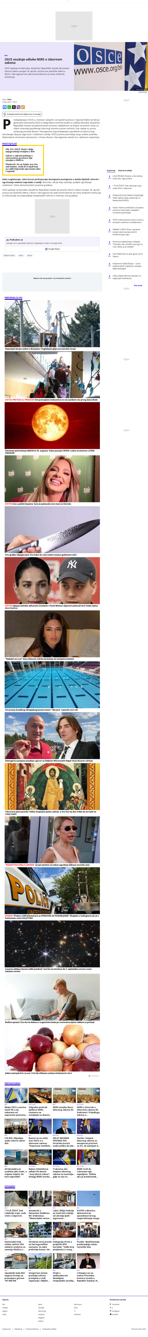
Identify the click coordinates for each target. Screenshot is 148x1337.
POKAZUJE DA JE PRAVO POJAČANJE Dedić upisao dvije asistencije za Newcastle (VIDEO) (128, 198)
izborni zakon (10, 255)
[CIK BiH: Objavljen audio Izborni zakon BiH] (16, 1126)
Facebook (115, 1304)
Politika (32, 1105)
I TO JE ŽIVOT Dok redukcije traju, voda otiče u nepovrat (15, 1213)
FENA (9, 99)
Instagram (116, 1311)
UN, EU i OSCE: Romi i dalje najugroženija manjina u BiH (20, 150)
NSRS (21, 255)
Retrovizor (78, 1304)
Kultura (40, 1321)
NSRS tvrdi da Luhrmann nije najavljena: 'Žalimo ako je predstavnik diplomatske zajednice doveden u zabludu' (87, 1173)
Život (76, 1308)
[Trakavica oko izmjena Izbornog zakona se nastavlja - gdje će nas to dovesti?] (64, 1157)
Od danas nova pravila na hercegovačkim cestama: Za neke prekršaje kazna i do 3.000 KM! (40, 1245)
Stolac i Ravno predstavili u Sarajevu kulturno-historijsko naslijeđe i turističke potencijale (128, 210)
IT (75, 1311)
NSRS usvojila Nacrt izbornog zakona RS (63, 1108)
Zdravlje (41, 1308)
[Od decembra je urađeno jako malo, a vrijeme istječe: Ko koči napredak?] (16, 1157)
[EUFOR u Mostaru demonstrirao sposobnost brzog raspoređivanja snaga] (88, 1198)
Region (56, 1135)
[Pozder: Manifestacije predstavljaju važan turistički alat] (88, 1230)
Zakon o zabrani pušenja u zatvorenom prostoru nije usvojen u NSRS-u (19, 158)
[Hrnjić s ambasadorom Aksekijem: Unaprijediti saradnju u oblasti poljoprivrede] (64, 1261)
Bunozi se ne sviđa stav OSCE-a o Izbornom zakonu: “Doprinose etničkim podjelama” (39, 1142)
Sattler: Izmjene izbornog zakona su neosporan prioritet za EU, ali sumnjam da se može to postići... (88, 1142)
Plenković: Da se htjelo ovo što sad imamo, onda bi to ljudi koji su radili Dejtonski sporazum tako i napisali (23, 167)
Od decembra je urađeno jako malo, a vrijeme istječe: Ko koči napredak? (16, 1173)
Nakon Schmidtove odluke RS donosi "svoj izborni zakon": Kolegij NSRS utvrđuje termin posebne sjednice (40, 1173)
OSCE (30, 255)
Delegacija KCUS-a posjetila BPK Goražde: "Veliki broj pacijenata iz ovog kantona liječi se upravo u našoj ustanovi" (63, 1245)
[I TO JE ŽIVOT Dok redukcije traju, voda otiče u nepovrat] (16, 1198)
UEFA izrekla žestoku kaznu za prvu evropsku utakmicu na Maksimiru (128, 221)
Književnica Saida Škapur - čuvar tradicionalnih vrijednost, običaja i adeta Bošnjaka (127, 266)
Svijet (4, 1314)
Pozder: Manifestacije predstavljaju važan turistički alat (88, 1244)
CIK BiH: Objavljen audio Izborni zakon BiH (15, 1141)
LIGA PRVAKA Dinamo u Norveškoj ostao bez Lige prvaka (127, 177)
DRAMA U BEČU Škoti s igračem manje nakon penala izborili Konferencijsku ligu (126, 232)
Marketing (18, 1329)
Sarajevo (41, 1314)
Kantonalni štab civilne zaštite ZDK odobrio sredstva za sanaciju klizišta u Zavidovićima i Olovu (15, 1245)
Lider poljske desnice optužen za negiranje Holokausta (127, 277)
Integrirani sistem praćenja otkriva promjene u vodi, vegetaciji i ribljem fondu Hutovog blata (40, 1277)
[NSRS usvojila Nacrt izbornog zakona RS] (64, 1095)
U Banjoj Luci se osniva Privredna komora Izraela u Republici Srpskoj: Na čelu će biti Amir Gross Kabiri (88, 1277)
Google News (54, 249)
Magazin (41, 1318)
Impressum (6, 1329)
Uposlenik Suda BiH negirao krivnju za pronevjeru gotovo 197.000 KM (15, 1277)
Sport (40, 1304)
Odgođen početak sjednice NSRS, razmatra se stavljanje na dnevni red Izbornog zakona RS (39, 1111)
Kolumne (77, 1314)
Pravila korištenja (32, 1329)
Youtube (115, 1314)
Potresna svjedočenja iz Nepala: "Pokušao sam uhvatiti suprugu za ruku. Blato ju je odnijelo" (127, 244)
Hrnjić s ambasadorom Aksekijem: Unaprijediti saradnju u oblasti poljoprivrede (64, 1277)
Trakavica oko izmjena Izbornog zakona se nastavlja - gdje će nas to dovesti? (64, 1173)
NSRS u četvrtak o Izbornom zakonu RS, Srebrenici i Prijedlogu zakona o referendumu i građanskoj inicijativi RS (88, 1111)
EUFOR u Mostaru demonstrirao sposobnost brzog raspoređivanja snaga (88, 1214)
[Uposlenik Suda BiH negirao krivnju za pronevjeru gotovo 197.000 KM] (16, 1261)
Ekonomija (42, 1311)
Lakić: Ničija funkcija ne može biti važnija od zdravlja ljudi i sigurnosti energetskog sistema (64, 1214)
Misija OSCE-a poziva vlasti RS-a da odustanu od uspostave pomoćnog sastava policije (16, 1111)
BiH (6, 55)
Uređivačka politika (49, 1329)
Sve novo (138, 285)
